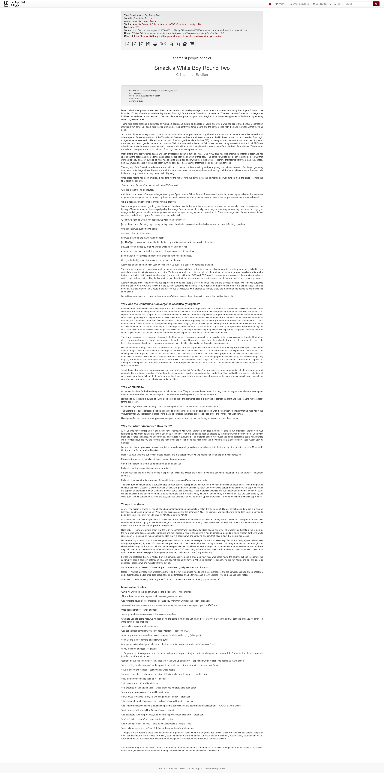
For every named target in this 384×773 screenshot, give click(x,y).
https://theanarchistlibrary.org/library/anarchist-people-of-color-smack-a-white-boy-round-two (178, 36)
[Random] (339, 3)
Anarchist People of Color (144, 24)
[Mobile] (330, 3)
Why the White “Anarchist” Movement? (144, 95)
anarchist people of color (144, 21)
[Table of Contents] (271, 3)
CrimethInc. (181, 24)
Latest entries (210, 768)
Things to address (136, 98)
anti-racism (163, 24)
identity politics (195, 24)
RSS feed (173, 768)
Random (163, 768)
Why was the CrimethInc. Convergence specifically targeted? (153, 90)
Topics (199, 768)
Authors (190, 768)
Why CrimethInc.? (136, 93)
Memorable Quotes (136, 100)
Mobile (222, 768)
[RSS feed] (335, 3)
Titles (182, 768)
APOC (172, 24)
